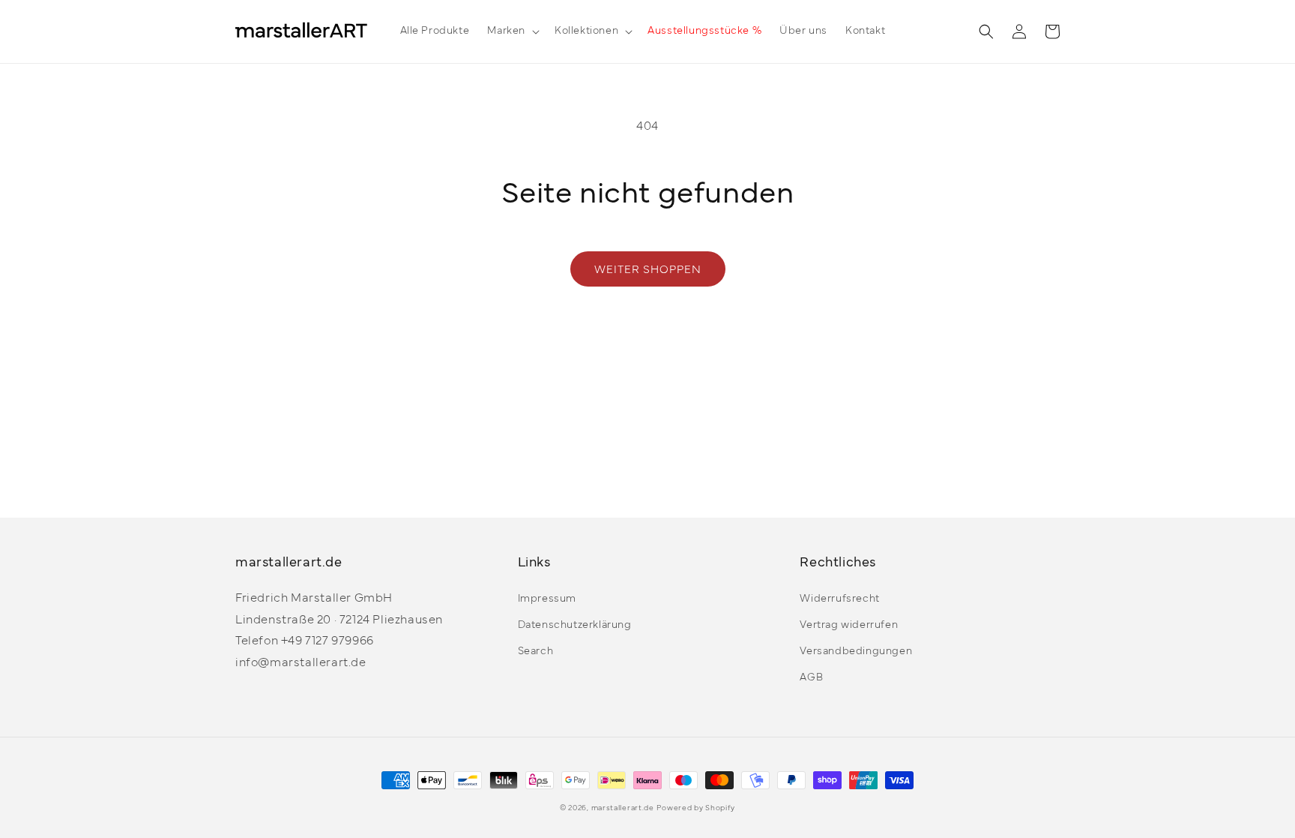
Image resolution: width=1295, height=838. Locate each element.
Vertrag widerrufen (849, 625)
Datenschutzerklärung (575, 625)
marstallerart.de (622, 808)
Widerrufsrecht (839, 599)
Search (536, 651)
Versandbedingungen (856, 651)
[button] (512, 31)
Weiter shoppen (647, 270)
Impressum (547, 599)
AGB (811, 678)
